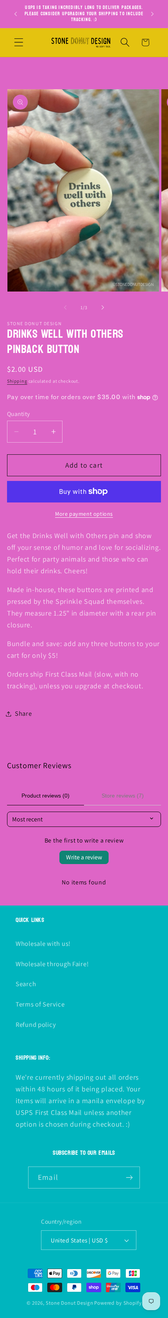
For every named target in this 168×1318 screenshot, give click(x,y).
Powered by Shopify (117, 1303)
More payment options (84, 513)
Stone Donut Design (69, 1303)
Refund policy (36, 1024)
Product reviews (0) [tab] (45, 795)
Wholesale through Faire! (52, 964)
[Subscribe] (129, 1177)
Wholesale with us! (43, 943)
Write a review (84, 857)
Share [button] (23, 713)
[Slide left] (65, 307)
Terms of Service (40, 1004)
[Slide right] (102, 307)
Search (26, 983)
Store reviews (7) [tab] (123, 795)
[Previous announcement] (15, 13)
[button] (19, 42)
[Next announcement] (152, 13)
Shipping (17, 381)
